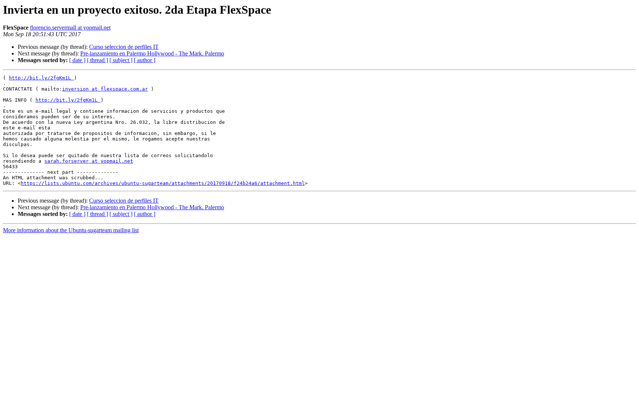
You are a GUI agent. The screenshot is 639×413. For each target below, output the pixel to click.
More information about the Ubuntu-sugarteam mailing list (71, 230)
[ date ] (77, 60)
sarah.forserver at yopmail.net (88, 161)
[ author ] (144, 60)
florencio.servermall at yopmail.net (70, 27)
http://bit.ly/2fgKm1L (41, 78)
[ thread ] (97, 60)
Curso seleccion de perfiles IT (124, 47)
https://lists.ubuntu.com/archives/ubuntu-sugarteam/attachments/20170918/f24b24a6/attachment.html (163, 183)
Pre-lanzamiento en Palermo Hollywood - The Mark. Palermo (152, 53)
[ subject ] (120, 60)
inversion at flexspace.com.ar (105, 89)
